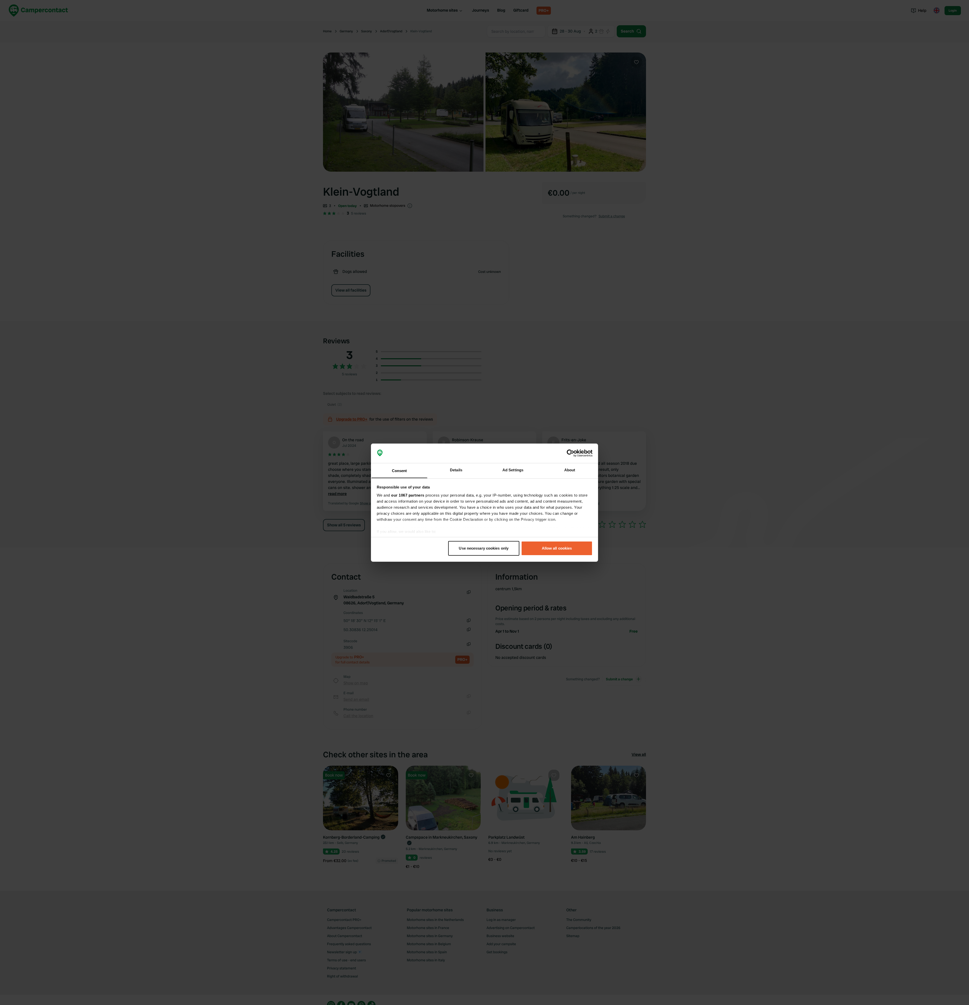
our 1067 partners (407, 495)
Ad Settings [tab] (512, 470)
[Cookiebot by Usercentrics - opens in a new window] (570, 453)
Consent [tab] (399, 470)
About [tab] (569, 470)
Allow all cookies (557, 548)
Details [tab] (456, 470)
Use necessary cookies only (483, 548)
